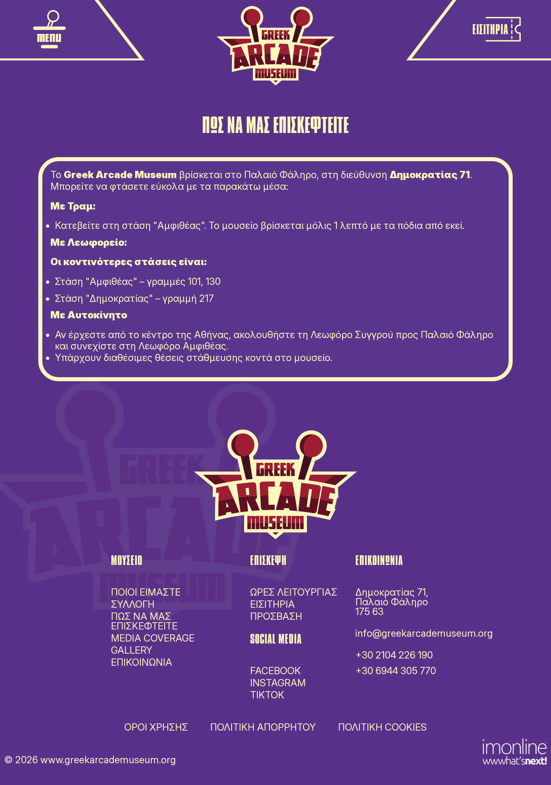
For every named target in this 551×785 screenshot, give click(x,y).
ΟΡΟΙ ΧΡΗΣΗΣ (156, 727)
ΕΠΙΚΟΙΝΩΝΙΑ (141, 662)
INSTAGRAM (278, 683)
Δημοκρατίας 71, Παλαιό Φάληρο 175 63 (391, 601)
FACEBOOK (275, 671)
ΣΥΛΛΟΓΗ (132, 604)
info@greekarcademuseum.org (424, 633)
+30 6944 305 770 (395, 671)
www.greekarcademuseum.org (108, 760)
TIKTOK (267, 695)
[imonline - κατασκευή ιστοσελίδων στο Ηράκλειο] (514, 750)
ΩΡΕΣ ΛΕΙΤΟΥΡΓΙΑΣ (293, 592)
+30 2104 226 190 (394, 655)
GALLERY (131, 650)
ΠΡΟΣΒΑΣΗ (276, 616)
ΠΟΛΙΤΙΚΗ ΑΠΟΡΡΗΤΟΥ (263, 727)
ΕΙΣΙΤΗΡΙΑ (272, 604)
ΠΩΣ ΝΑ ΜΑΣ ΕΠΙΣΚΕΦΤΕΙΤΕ (144, 621)
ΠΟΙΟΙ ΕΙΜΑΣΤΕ (146, 592)
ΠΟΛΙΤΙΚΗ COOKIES (382, 727)
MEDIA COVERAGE (152, 638)
